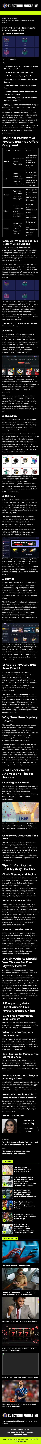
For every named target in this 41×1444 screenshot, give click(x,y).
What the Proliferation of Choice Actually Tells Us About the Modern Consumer (20, 1279)
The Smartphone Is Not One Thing (20, 1252)
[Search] (36, 13)
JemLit (6, 161)
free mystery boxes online (17, 694)
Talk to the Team (20, 1435)
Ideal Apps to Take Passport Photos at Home (20, 1364)
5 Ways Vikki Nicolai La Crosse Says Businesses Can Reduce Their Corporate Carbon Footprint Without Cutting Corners (7, 1181)
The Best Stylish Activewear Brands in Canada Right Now (7, 1170)
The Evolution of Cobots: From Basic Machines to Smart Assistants (16, 1151)
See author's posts (29, 1130)
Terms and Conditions (16, 1432)
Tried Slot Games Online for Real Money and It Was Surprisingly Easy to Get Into (20, 1142)
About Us (29, 1432)
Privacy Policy (23, 1429)
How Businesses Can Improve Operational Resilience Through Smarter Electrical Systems (7, 1193)
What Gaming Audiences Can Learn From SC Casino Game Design (7, 1217)
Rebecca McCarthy (11, 33)
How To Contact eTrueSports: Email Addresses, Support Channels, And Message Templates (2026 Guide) (7, 1229)
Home (13, 1429)
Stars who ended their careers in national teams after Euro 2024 (20, 1391)
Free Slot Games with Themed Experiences (20, 1308)
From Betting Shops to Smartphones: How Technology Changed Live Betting (7, 1205)
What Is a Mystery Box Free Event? (20, 72)
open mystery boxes (17, 304)
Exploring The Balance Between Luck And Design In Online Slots (20, 1335)
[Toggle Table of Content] (3, 63)
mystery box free (9, 250)
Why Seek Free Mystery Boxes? (18, 76)
